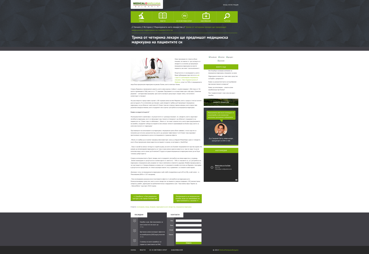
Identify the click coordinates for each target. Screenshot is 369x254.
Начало (137, 27)
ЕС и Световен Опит (184, 21)
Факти (162, 21)
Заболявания (206, 21)
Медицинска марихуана (147, 4)
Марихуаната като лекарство (168, 27)
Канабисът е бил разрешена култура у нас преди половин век (145, 197)
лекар (147, 207)
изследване (141, 207)
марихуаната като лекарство (165, 207)
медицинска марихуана (183, 207)
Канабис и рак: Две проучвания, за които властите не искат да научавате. (151, 223)
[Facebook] (212, 57)
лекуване (153, 207)
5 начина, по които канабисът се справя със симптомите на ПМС (150, 243)
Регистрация (233, 5)
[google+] (229, 57)
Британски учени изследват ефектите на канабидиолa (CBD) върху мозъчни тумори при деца (152, 233)
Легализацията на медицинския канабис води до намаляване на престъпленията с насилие (188, 198)
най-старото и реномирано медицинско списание (187, 77)
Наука (141, 21)
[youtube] (221, 61)
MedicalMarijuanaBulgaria (228, 250)
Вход (225, 5)
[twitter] (221, 57)
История (148, 27)
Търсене (227, 21)
